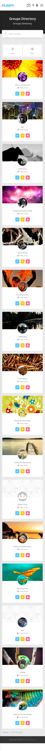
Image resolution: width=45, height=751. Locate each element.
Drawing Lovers (22, 295)
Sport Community (22, 85)
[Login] (37, 5)
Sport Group (22, 253)
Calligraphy (22, 337)
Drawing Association (22, 421)
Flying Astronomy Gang (22, 211)
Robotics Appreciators (23, 546)
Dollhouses (22, 169)
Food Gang (22, 379)
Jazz (22, 127)
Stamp (22, 672)
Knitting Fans (22, 588)
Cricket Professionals (22, 463)
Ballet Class (22, 504)
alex (22, 630)
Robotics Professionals (22, 714)
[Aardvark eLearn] (8, 5)
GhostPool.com (30, 740)
